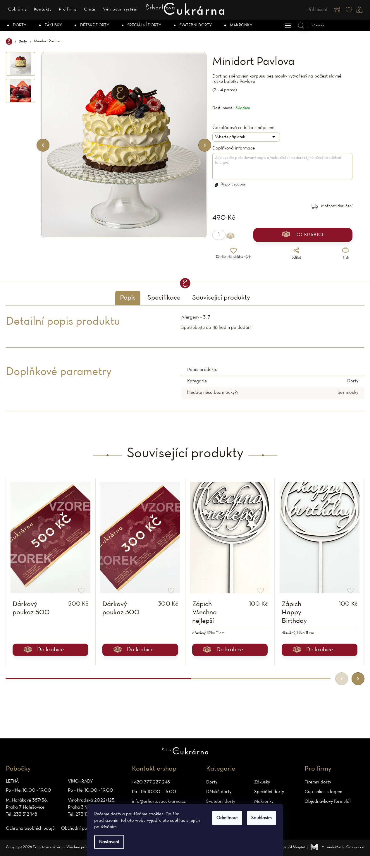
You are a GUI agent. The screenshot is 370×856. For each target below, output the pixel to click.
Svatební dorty (220, 802)
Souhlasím (261, 818)
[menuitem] (17, 25)
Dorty (352, 381)
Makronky (263, 802)
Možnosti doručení (336, 206)
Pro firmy (68, 10)
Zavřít (314, 267)
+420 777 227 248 (151, 782)
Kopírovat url (259, 267)
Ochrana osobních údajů (30, 828)
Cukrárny (17, 10)
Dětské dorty (218, 792)
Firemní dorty (317, 782)
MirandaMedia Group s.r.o (342, 847)
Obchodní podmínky (81, 828)
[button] (358, 678)
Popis (128, 298)
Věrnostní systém (120, 10)
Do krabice (310, 235)
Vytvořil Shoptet (292, 847)
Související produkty (221, 298)
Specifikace (163, 298)
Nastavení (109, 842)
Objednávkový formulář (327, 802)
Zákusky (262, 782)
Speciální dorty (269, 792)
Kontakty (43, 10)
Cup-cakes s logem (323, 792)
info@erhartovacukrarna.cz (159, 802)
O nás (90, 10)
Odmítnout (227, 818)
